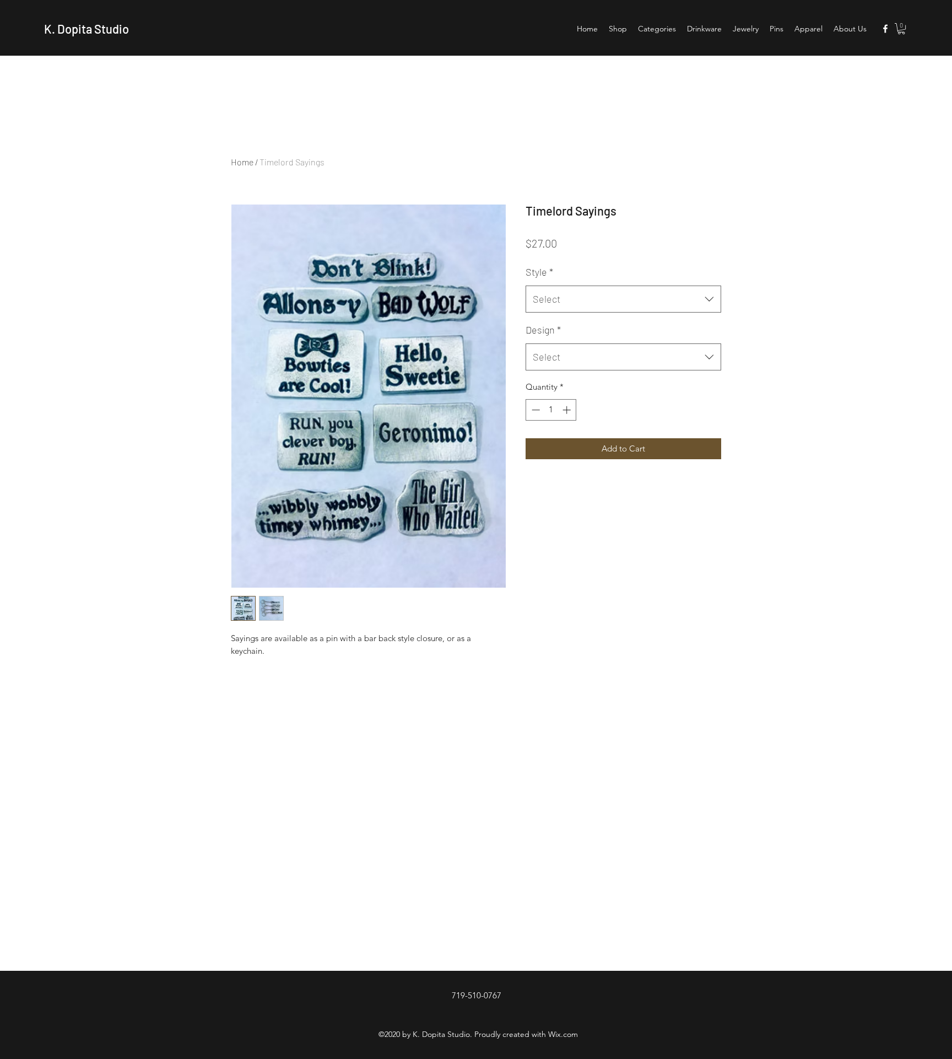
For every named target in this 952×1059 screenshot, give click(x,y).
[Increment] (567, 410)
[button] (901, 28)
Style (539, 272)
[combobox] (623, 299)
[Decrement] (534, 410)
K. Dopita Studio (86, 28)
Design (543, 330)
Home (242, 162)
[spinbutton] (551, 410)
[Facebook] (885, 28)
